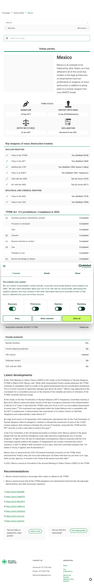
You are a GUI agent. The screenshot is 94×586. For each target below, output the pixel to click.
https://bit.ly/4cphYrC (15, 521)
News (65, 565)
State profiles (19, 13)
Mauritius (25, 28)
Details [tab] (47, 273)
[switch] (35, 309)
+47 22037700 (44, 571)
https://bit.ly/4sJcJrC (15, 516)
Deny (17, 318)
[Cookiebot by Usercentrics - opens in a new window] (80, 266)
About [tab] (77, 273)
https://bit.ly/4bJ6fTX (15, 501)
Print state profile (78, 531)
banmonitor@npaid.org (42, 575)
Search (7, 38)
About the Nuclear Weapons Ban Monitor (68, 578)
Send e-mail (35, 531)
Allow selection (47, 318)
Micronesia (64, 28)
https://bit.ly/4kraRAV (15, 492)
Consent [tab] (16, 273)
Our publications (68, 570)
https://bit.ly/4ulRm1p (15, 506)
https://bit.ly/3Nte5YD (15, 497)
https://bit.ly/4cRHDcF (15, 511)
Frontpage (6, 13)
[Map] (28, 73)
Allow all (76, 318)
